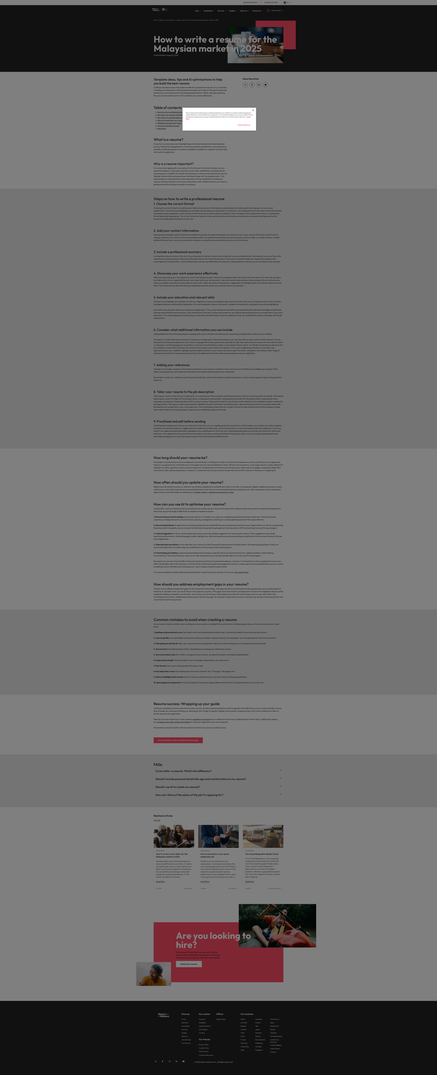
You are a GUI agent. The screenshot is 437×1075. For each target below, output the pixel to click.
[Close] (253, 110)
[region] (219, 119)
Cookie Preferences (244, 125)
